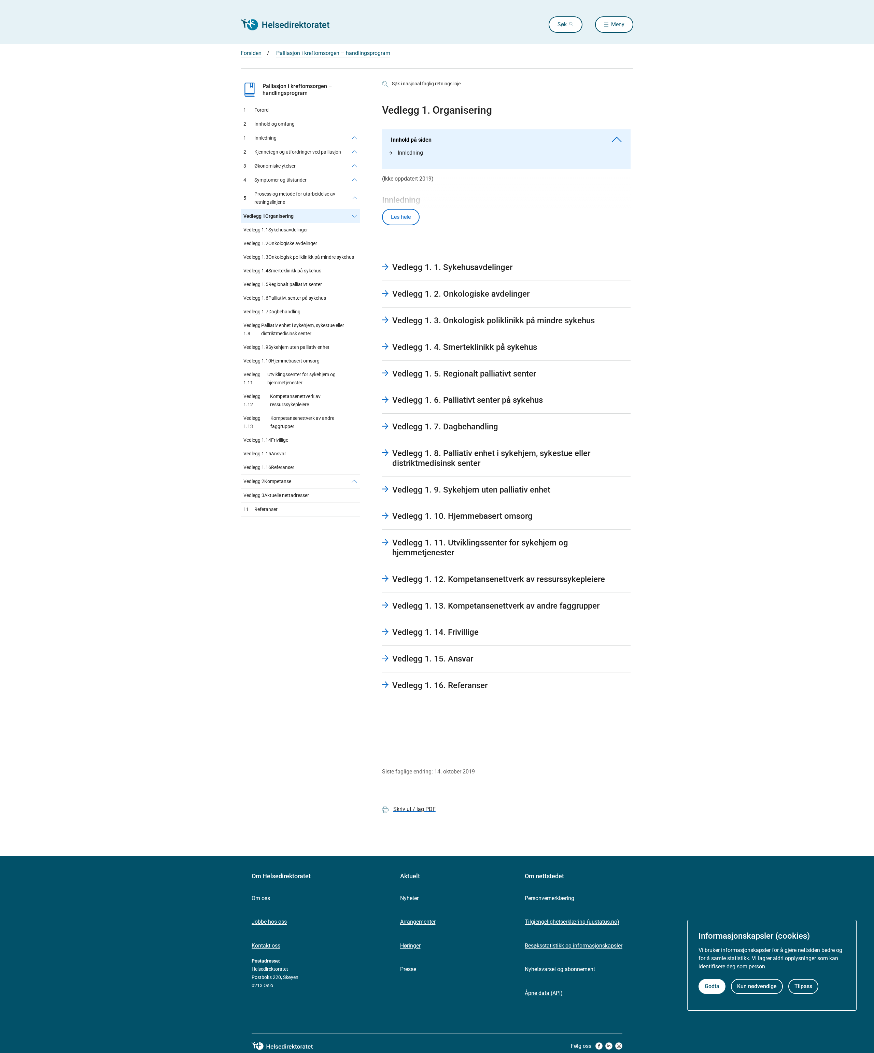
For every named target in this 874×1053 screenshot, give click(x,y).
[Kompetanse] (354, 481)
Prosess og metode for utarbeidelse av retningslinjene (289, 198)
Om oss (261, 898)
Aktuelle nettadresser (276, 495)
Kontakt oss (266, 945)
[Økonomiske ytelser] (354, 166)
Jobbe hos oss (269, 922)
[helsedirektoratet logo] (287, 1046)
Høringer (410, 945)
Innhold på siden (411, 140)
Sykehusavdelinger (275, 229)
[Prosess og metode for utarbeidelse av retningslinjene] (355, 198)
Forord (256, 110)
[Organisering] (354, 216)
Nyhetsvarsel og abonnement (560, 969)
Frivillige (265, 440)
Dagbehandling (271, 311)
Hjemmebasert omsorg (281, 361)
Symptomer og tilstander (275, 180)
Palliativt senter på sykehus (284, 298)
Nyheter (409, 898)
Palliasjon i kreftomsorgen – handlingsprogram (333, 53)
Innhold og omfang (269, 124)
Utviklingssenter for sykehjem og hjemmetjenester (289, 378)
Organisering (268, 216)
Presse (408, 969)
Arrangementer (418, 922)
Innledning (260, 138)
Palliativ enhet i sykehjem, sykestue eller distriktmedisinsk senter (293, 329)
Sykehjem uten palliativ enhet (286, 347)
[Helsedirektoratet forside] (290, 24)
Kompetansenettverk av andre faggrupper (288, 422)
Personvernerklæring (549, 898)
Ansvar (264, 453)
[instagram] (618, 1046)
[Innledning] (354, 138)
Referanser (268, 467)
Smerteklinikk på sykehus (282, 270)
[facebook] (599, 1046)
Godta (712, 986)
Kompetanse (267, 481)
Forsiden (251, 53)
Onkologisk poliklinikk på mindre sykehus (298, 257)
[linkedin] (608, 1046)
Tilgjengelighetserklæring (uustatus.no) (572, 922)
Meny (617, 24)
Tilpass (803, 986)
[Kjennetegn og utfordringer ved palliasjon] (354, 152)
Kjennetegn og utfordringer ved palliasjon (292, 152)
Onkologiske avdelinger (280, 243)
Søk (562, 24)
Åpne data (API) (544, 993)
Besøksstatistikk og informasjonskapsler (573, 945)
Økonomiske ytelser (269, 166)
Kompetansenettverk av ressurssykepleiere (282, 400)
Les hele (401, 217)
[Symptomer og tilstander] (354, 180)
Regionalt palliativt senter (282, 284)
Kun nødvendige (757, 986)
